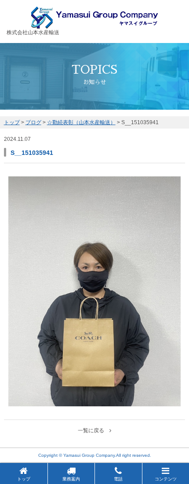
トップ (23, 479)
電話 (118, 479)
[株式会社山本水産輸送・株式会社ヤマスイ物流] (94, 25)
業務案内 (71, 479)
